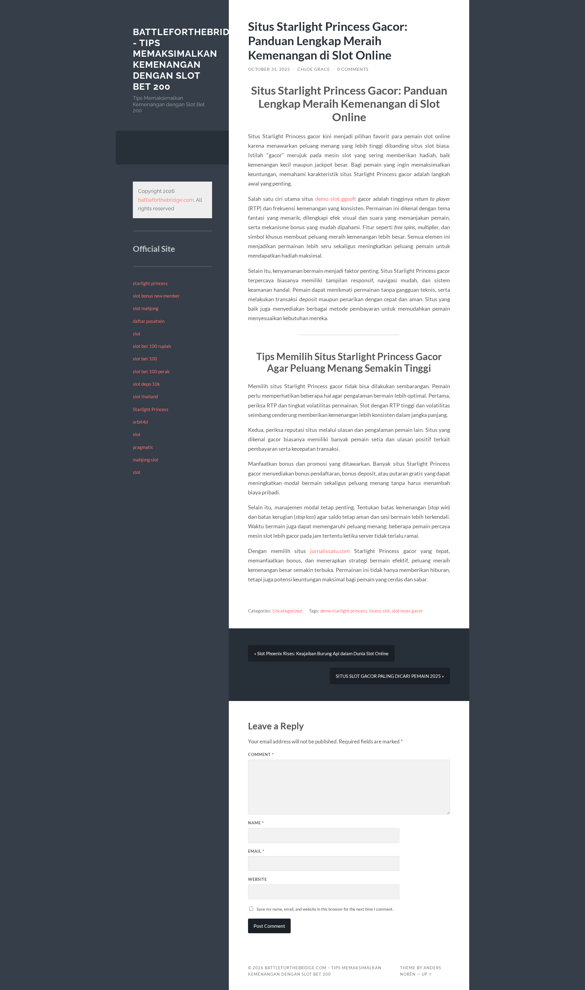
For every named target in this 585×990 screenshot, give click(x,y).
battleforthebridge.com (166, 200)
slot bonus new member (156, 295)
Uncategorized (287, 610)
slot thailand (145, 396)
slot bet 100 (145, 358)
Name (256, 822)
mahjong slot (145, 459)
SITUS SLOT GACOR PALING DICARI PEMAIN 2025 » (390, 676)
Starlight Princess (150, 409)
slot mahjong (145, 308)
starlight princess (150, 283)
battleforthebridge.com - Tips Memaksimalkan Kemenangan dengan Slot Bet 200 (200, 59)
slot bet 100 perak (151, 371)
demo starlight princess (343, 610)
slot (136, 333)
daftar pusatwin (149, 321)
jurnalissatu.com (330, 550)
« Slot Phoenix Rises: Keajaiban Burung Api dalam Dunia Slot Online (321, 653)
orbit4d (140, 422)
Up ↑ (427, 974)
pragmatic (143, 447)
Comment (261, 754)
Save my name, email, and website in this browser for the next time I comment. (325, 909)
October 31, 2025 (269, 69)
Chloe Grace (313, 69)
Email (256, 851)
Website (257, 879)
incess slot (379, 610)
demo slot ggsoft (335, 198)
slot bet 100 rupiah (152, 346)
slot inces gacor (407, 610)
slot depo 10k (146, 384)
